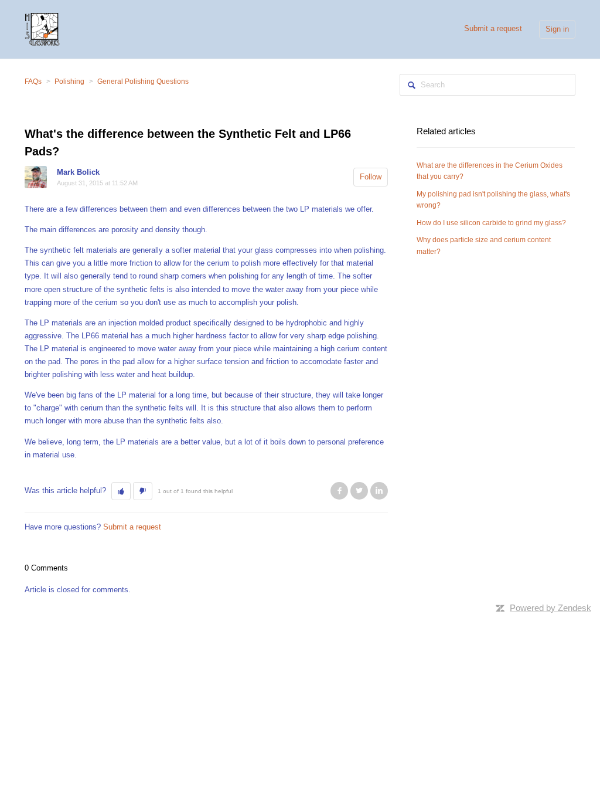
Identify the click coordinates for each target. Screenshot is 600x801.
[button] (121, 491)
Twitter (359, 491)
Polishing (69, 81)
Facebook (339, 491)
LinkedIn (379, 491)
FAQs (33, 81)
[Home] (42, 28)
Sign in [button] (557, 29)
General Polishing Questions (143, 81)
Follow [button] (370, 176)
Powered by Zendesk (550, 608)
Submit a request (493, 28)
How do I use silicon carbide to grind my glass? (491, 223)
